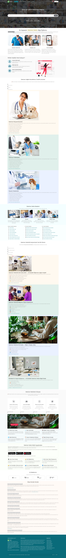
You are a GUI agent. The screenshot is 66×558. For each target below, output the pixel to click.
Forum (21, 1)
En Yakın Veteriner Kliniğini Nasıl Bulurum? (13, 493)
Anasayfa (16, 1)
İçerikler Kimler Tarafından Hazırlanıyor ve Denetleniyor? (15, 530)
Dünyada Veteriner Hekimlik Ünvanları (31, 229)
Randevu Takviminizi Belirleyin (17, 69)
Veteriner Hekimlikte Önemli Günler (31, 235)
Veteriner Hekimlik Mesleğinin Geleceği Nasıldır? (14, 512)
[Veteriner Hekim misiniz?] (10, 61)
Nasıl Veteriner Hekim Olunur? (11, 489)
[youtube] (56, 554)
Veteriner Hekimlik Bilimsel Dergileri (31, 232)
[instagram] (54, 554)
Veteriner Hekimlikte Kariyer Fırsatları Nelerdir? (13, 508)
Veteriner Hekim (11, 227)
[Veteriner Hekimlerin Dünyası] (10, 1)
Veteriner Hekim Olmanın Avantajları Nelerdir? (13, 501)
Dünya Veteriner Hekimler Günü (13, 235)
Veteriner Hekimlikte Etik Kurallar (47, 238)
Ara (55, 15)
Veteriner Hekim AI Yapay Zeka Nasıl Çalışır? (13, 517)
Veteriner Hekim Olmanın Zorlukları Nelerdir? (13, 505)
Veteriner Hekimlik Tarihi (12, 229)
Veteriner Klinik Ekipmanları (46, 229)
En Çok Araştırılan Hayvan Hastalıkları (48, 227)
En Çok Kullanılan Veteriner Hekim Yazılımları (49, 232)
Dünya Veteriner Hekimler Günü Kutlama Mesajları (32, 237)
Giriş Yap (56, 1)
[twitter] (55, 554)
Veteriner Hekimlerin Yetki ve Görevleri (14, 237)
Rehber (25, 1)
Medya (33, 1)
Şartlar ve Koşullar (27, 554)
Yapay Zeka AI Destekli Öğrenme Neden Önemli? (14, 522)
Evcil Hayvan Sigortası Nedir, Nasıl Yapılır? (48, 237)
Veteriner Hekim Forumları (18, 418)
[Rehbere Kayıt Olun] (10, 66)
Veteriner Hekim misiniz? (16, 60)
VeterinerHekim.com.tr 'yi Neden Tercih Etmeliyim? (14, 497)
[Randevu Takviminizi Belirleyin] (10, 71)
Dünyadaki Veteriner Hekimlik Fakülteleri (31, 227)
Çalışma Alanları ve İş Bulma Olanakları (14, 238)
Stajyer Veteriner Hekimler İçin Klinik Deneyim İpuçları (50, 235)
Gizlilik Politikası (22, 554)
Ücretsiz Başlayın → (10, 528)
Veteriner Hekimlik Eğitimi (12, 232)
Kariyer (29, 1)
